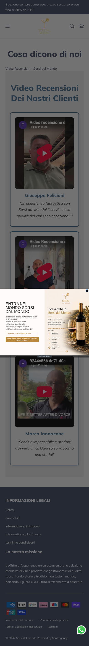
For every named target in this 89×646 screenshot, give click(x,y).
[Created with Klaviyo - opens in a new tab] (44, 356)
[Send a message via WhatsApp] (81, 630)
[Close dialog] (87, 290)
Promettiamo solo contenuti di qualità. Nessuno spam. (22, 339)
